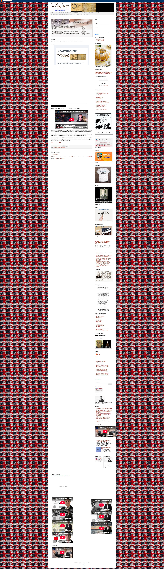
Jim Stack (99, 353)
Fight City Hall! (85, 14)
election (59, 147)
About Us (52, 12)
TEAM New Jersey (99, 317)
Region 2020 (61, 12)
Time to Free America (99, 92)
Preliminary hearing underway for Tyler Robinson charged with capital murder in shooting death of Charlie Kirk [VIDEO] (103, 262)
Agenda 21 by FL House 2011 (101, 106)
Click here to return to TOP (56, 142)
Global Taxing (98, 107)
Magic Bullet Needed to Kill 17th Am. (102, 366)
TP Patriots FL (98, 321)
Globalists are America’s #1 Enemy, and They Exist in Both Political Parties (102, 242)
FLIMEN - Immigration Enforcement (102, 328)
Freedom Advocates (99, 329)
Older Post (90, 156)
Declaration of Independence (101, 362)
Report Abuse (98, 379)
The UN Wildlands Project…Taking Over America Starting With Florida (103, 441)
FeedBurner (106, 85)
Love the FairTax (84, 12)
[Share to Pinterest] (67, 146)
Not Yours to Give (68, 12)
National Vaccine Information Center (102, 93)
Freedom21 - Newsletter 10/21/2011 (102, 373)
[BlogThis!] (64, 146)
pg (97, 356)
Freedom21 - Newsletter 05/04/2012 (102, 365)
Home (72, 156)
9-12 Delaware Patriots (100, 325)
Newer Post (53, 156)
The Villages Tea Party (100, 316)
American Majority (99, 320)
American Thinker (99, 98)
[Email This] (62, 146)
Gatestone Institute (99, 96)
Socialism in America (99, 364)
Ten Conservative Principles (94, 12)
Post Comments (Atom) (60, 158)
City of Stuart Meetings (100, 40)
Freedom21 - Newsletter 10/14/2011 (102, 374)
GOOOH (97, 322)
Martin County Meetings (100, 39)
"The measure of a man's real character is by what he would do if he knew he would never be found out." (103, 72)
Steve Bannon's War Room (100, 90)
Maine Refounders (99, 326)
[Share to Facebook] (66, 146)
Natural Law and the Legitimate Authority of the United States (61, 14)
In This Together (99, 94)
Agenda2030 (56, 147)
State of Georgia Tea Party (100, 324)
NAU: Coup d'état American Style (101, 369)
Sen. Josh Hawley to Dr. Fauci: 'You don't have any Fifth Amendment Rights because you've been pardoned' (104, 256)
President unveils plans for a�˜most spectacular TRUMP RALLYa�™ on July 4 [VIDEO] (103, 265)
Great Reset (63, 147)
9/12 (56, 12)
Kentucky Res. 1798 (76, 12)
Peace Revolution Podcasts (101, 361)
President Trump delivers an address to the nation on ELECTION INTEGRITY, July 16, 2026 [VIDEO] (103, 259)
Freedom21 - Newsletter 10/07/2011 (102, 375)
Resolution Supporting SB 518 (101, 109)
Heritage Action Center (100, 100)
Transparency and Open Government (102, 102)
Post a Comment (55, 154)
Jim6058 (98, 354)
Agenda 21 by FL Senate (100, 105)
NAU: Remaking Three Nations (101, 101)
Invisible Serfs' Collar (99, 97)
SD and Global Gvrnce (78, 14)
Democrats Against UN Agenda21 (102, 330)
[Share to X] (65, 146)
